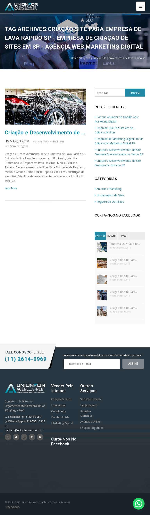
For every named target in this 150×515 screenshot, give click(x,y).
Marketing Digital (62, 423)
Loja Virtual (58, 405)
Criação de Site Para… (124, 259)
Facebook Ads (60, 417)
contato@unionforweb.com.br (24, 430)
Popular (100, 236)
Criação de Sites (61, 399)
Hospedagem (88, 405)
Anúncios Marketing (108, 189)
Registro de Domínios (110, 201)
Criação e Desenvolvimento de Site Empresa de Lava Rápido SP (45, 133)
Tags (124, 236)
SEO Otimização (90, 399)
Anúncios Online (90, 422)
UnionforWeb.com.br (34, 502)
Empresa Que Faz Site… (125, 243)
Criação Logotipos (92, 428)
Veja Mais (11, 188)
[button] (139, 504)
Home (74, 58)
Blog (82, 58)
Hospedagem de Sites (110, 195)
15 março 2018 (17, 141)
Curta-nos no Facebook (117, 215)
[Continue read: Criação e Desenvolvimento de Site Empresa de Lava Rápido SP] (45, 123)
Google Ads (58, 411)
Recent (111, 236)
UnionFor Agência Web (51, 141)
